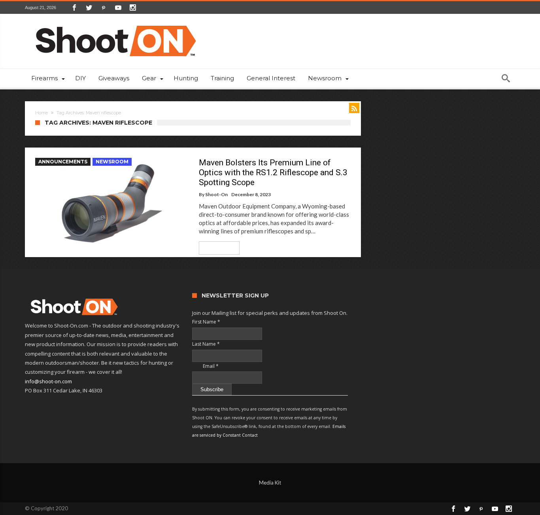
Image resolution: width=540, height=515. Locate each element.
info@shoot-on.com (48, 381)
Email (205, 366)
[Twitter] (89, 7)
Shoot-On (216, 194)
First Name (206, 321)
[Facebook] (74, 7)
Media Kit (270, 482)
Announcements (62, 162)
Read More (216, 248)
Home (41, 112)
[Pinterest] (103, 7)
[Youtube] (118, 7)
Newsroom (112, 162)
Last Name (206, 344)
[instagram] (133, 7)
